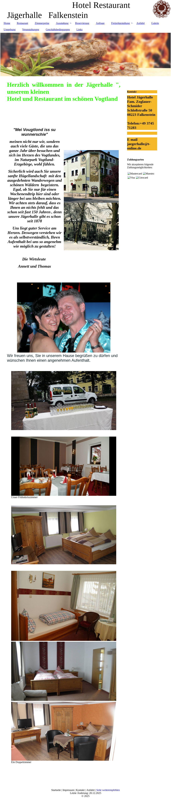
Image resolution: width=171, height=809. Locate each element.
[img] (85, 54)
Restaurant (22, 23)
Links (79, 29)
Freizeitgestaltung (120, 23)
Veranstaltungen (30, 29)
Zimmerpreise (42, 23)
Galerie (155, 23)
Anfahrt (140, 23)
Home (7, 23)
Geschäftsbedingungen (58, 29)
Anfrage (100, 23)
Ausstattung (62, 23)
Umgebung (10, 29)
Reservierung (82, 23)
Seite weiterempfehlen (108, 790)
